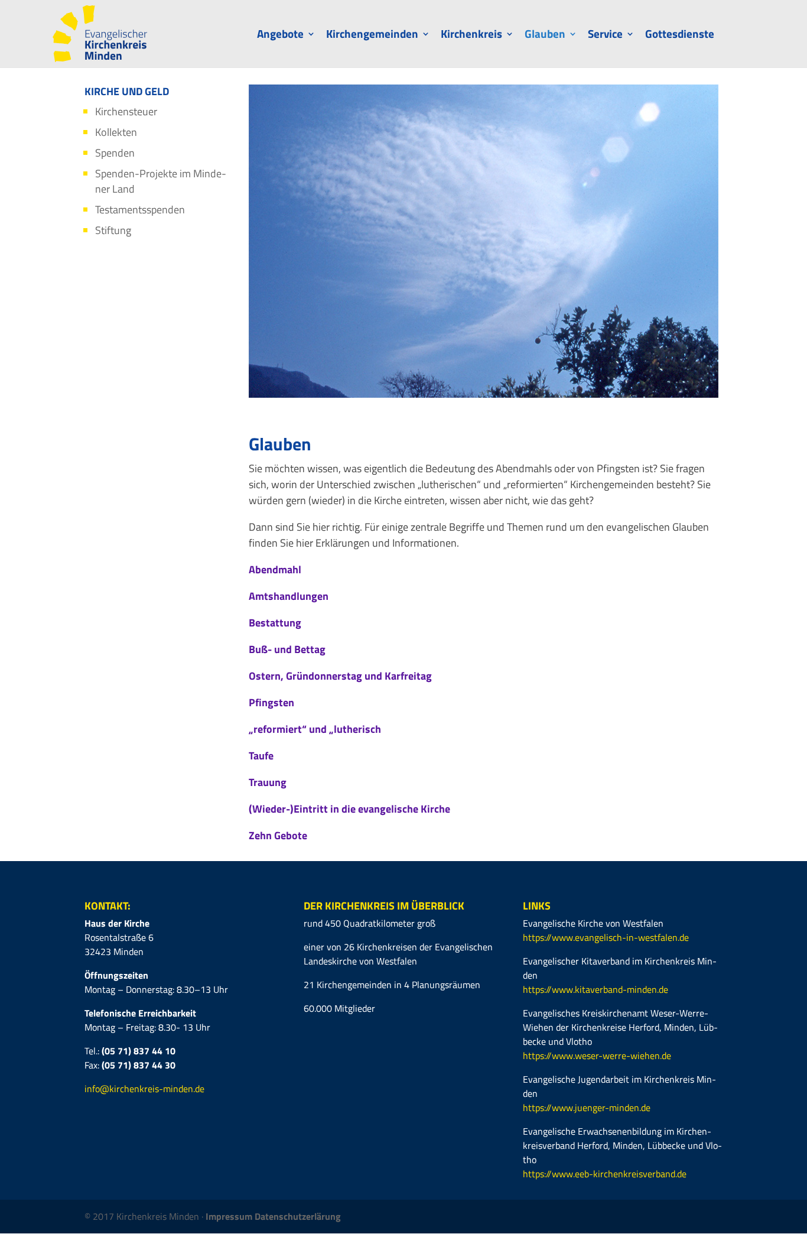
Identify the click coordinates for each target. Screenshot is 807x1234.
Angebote (280, 36)
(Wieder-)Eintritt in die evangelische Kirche (349, 809)
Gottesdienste (679, 36)
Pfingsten (271, 702)
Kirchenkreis (471, 36)
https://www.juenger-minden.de (586, 1107)
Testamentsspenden (140, 209)
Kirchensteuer (126, 111)
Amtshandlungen (288, 596)
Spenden (115, 153)
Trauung (268, 782)
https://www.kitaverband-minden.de (595, 989)
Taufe (261, 756)
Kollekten (116, 132)
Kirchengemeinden (372, 36)
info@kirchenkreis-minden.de (144, 1089)
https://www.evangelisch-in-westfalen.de (606, 937)
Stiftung (113, 230)
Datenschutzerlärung (298, 1216)
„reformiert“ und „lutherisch (315, 729)
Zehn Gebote (278, 835)
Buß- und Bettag (287, 649)
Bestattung (275, 623)
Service (605, 36)
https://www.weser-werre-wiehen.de (597, 1055)
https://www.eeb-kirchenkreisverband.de (604, 1174)
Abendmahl (275, 569)
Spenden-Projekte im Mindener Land (160, 181)
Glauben (545, 36)
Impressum (230, 1216)
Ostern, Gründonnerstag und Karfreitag (340, 676)
